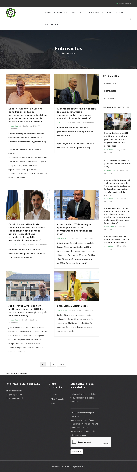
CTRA (53, 394)
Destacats (78, 13)
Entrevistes (13, 126)
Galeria (119, 13)
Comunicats (110, 84)
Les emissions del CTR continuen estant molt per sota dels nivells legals (117, 239)
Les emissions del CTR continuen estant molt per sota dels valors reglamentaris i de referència (116, 139)
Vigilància (95, 13)
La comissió (61, 13)
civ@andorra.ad (16, 398)
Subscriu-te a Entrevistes (16, 373)
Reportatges (110, 99)
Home (48, 13)
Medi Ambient (57, 399)
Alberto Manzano (65, 127)
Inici (63, 53)
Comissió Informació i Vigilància (67, 466)
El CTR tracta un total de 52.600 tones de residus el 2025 (117, 164)
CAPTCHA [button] (75, 416)
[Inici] (11, 12)
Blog (109, 13)
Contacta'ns (52, 24)
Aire (52, 403)
